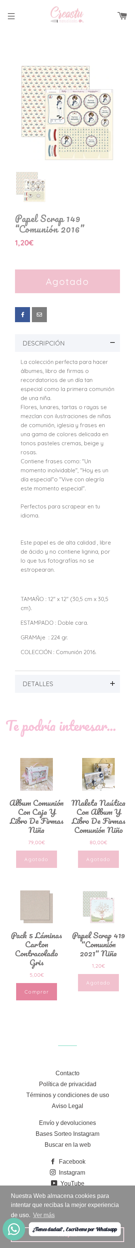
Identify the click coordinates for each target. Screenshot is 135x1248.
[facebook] (22, 314)
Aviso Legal (67, 1106)
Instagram (71, 1172)
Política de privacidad (67, 1084)
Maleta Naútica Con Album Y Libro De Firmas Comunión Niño (98, 816)
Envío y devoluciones (67, 1123)
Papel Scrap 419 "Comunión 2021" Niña (98, 944)
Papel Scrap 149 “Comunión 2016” (49, 223)
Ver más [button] (44, 1215)
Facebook (71, 1161)
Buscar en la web (68, 1144)
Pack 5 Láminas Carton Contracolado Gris (36, 949)
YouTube (71, 1183)
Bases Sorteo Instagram (67, 1134)
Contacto (68, 1073)
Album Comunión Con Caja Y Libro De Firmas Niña (36, 816)
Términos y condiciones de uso (67, 1095)
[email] (39, 314)
